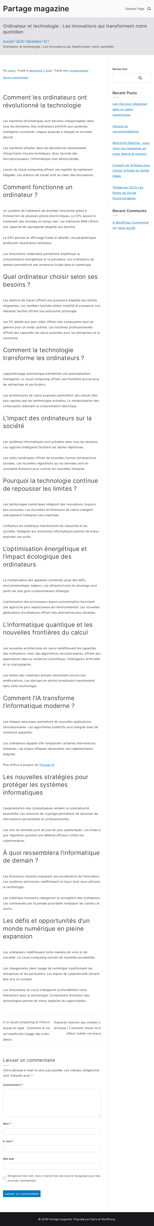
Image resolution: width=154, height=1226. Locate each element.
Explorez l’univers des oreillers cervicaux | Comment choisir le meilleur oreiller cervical (77, 1027)
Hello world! (126, 228)
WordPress (108, 1219)
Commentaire (13, 1084)
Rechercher (120, 69)
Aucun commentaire (15, 77)
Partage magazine (36, 8)
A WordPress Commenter (130, 222)
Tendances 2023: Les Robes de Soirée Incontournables (127, 192)
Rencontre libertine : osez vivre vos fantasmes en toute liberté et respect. (131, 148)
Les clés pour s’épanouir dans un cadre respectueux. (129, 109)
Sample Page (134, 9)
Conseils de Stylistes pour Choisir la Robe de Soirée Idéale (131, 170)
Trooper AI (46, 765)
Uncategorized (79, 70)
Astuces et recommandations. (125, 128)
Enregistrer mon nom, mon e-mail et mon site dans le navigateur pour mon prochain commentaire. (54, 1178)
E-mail (8, 1141)
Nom (7, 1123)
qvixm (12, 70)
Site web (8, 1158)
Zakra (93, 1219)
